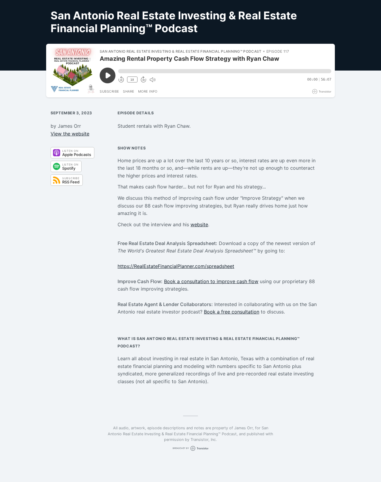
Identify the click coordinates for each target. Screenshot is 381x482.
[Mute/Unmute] (152, 79)
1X (132, 79)
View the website (70, 134)
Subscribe (109, 91)
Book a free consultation (231, 312)
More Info (147, 91)
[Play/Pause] (73, 70)
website (199, 224)
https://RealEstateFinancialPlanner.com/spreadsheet (176, 266)
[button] (224, 71)
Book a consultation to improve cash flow (211, 281)
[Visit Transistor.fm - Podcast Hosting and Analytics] (321, 91)
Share (129, 91)
